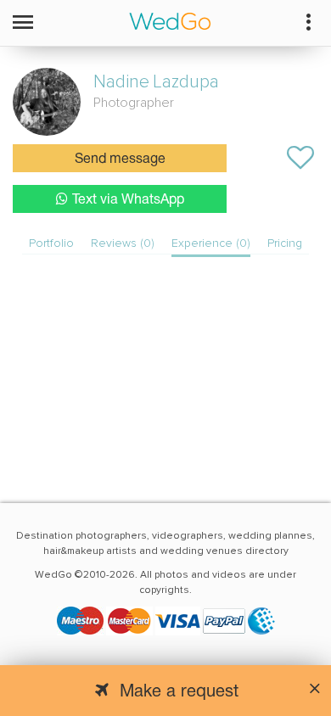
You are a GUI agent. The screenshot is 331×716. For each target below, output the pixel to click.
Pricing (284, 243)
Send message (120, 159)
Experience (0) (210, 243)
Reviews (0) (122, 243)
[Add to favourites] (300, 157)
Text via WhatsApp (128, 200)
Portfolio (51, 243)
